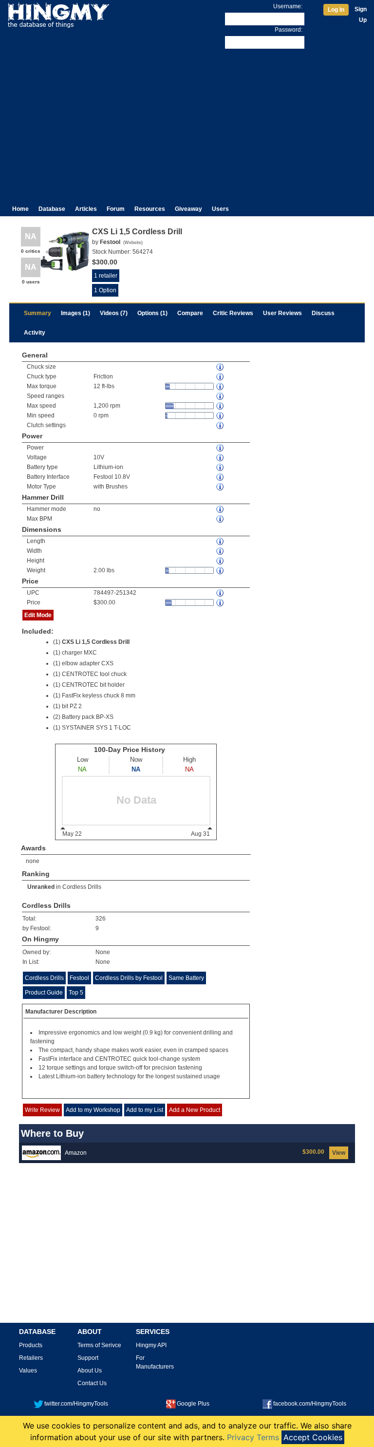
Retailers (31, 1357)
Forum (116, 209)
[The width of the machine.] (220, 551)
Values (28, 1370)
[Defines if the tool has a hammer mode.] (220, 509)
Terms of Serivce (99, 1345)
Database (51, 209)
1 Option (105, 290)
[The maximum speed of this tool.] (220, 406)
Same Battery (186, 978)
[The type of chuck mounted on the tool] (220, 376)
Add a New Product (194, 1110)
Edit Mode (38, 615)
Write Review (42, 1110)
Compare (190, 313)
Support (87, 1357)
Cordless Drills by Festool (129, 978)
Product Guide (44, 992)
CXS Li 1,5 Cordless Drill (96, 642)
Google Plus (193, 1403)
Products (30, 1345)
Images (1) (75, 313)
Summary (37, 313)
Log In (336, 9)
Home (20, 209)
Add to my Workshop (93, 1110)
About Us (89, 1370)
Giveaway (188, 209)
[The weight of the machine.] (220, 570)
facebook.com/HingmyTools (309, 1403)
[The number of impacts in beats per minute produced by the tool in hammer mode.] (220, 519)
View (338, 1152)
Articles (86, 209)
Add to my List (144, 1110)
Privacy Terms (253, 1437)
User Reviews (282, 313)
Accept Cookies (312, 1437)
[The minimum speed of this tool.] (220, 415)
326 (100, 918)
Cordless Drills (81, 886)
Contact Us (92, 1383)
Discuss (323, 313)
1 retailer (105, 275)
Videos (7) (114, 313)
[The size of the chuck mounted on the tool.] (220, 367)
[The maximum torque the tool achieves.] (220, 386)
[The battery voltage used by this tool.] (220, 457)
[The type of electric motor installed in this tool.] (220, 486)
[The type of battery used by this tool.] (220, 467)
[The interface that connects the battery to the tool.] (220, 477)
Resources (149, 209)
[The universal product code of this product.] (220, 593)
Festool (79, 978)
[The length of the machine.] (220, 541)
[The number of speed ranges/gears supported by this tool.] (220, 396)
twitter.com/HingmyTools (76, 1403)
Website (133, 242)
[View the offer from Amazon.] (41, 1152)
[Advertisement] (187, 124)
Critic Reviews (233, 313)
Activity (34, 332)
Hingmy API (151, 1345)
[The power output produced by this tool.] (220, 447)
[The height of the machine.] (220, 560)
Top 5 (76, 992)
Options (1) (152, 313)
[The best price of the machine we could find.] (220, 602)
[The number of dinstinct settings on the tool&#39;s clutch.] (220, 425)
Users (220, 209)
